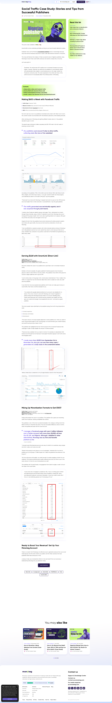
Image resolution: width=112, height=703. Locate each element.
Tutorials (72, 52)
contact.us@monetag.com (76, 680)
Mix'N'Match (54, 571)
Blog (52, 686)
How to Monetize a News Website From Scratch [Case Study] (32, 647)
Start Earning (81, 1)
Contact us (73, 672)
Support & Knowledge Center (77, 675)
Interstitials (45, 571)
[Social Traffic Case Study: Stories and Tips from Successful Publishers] (44, 151)
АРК (33, 696)
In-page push (36, 571)
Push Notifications (26, 692)
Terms (23, 699)
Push (61, 571)
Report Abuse (53, 699)
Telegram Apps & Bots (36, 688)
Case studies (39, 15)
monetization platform (43, 51)
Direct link (28, 571)
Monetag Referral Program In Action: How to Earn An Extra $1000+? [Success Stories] (77, 47)
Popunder (24, 690)
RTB (33, 694)
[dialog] (10, 693)
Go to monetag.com (64, 1)
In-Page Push (25, 696)
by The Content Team (29, 15)
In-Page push (48, 413)
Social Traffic (34, 690)
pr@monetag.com (73, 684)
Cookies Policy (41, 699)
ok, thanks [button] (10, 699)
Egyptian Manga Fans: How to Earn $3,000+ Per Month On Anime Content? (79, 647)
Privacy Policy (29, 699)
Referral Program (46, 686)
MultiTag (34, 692)
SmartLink (35, 108)
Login (73, 1)
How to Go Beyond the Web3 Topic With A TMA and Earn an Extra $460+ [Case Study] (56, 647)
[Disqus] (44, 597)
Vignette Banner (25, 694)
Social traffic (44, 574)
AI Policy (35, 699)
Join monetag (44, 565)
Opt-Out (47, 699)
